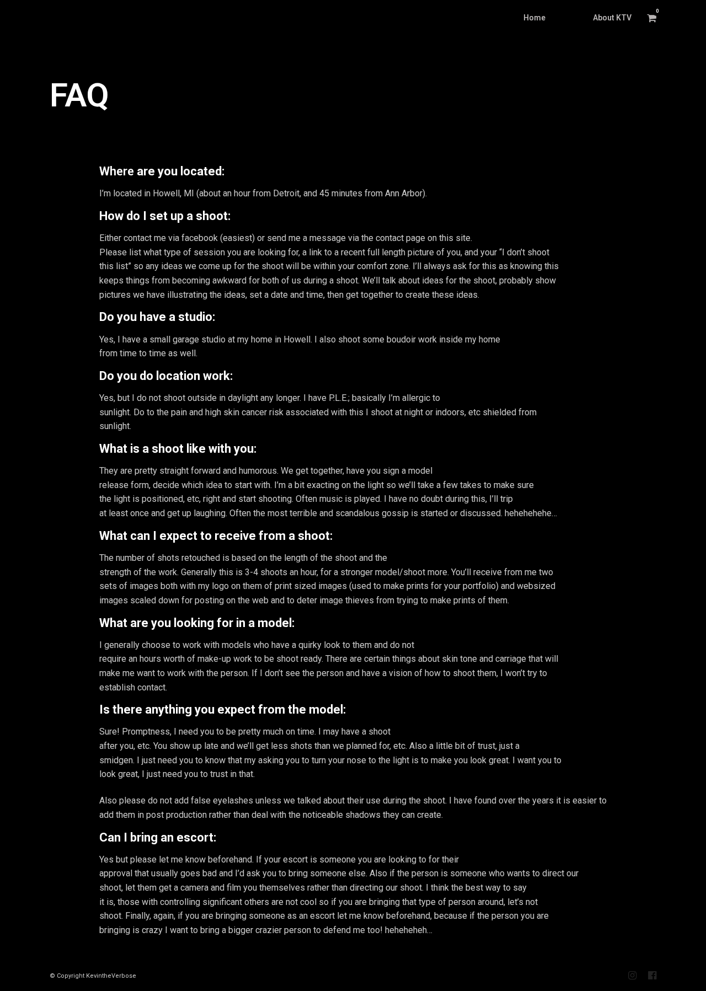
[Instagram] (632, 975)
